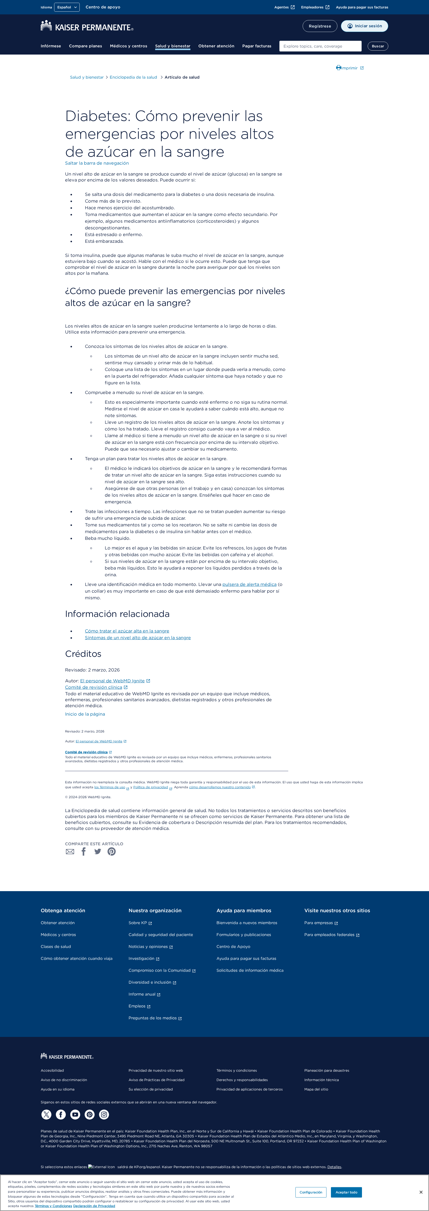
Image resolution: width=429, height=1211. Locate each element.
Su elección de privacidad (151, 1089)
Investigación (141, 958)
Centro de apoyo (103, 7)
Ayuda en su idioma (57, 1089)
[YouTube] (74, 1115)
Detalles (334, 1167)
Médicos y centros (128, 46)
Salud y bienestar (172, 46)
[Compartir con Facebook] (84, 851)
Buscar (378, 46)
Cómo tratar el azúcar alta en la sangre (127, 631)
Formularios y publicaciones (243, 934)
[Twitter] (46, 1115)
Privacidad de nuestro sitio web (156, 1070)
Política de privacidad (150, 787)
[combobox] (320, 46)
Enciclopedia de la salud (134, 77)
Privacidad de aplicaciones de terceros (249, 1089)
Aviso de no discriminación (64, 1080)
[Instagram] (103, 1115)
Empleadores (312, 7)
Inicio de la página (85, 714)
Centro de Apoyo (233, 946)
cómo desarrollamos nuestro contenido (220, 787)
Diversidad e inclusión (150, 982)
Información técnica (321, 1080)
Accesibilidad (52, 1070)
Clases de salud (56, 946)
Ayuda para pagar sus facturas (362, 7)
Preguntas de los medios (153, 1018)
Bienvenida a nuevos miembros (246, 922)
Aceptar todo (347, 1192)
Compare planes (85, 46)
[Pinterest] (89, 1115)
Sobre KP (138, 922)
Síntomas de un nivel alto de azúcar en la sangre (138, 637)
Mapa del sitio (316, 1089)
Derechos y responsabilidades (242, 1080)
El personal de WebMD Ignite (99, 741)
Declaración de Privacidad (94, 1206)
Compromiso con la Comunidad (160, 970)
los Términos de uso (109, 787)
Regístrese (320, 26)
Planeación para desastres (326, 1070)
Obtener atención (216, 46)
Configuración (311, 1192)
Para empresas (318, 922)
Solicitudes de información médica (250, 970)
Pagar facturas (256, 46)
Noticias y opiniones (148, 946)
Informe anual (142, 994)
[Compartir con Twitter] (98, 851)
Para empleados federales (329, 934)
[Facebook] (60, 1115)
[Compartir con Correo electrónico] (70, 851)
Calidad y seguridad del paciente (161, 934)
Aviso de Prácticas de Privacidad (156, 1080)
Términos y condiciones (236, 1070)
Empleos (137, 1006)
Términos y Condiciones (53, 1206)
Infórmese (51, 46)
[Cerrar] (421, 1192)
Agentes (281, 7)
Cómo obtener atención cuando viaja (76, 958)
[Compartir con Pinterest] (112, 851)
